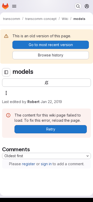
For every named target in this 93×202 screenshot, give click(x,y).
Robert (33, 101)
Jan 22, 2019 (51, 101)
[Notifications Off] (46, 82)
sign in (46, 164)
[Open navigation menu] (14, 6)
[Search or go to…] (78, 6)
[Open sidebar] (6, 72)
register (28, 164)
